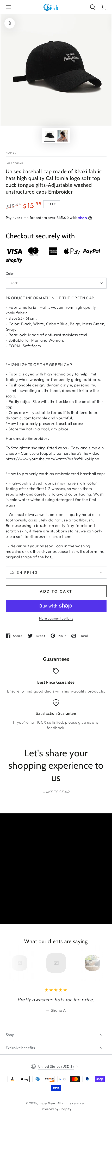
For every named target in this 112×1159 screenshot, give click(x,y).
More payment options (56, 618)
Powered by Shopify (56, 1109)
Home (10, 152)
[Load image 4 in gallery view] (62, 136)
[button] (92, 7)
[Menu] (8, 7)
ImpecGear (14, 163)
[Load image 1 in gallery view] (49, 136)
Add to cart (56, 591)
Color (10, 273)
